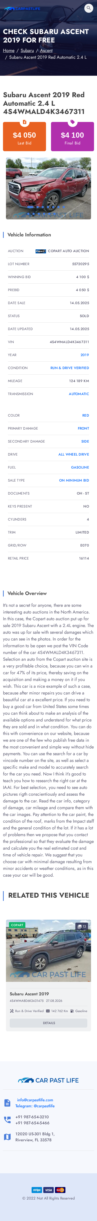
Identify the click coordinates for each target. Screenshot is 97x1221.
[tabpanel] (48, 188)
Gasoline (80, 467)
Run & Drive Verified (69, 367)
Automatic (79, 393)
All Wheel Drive (73, 454)
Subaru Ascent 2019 (29, 994)
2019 (85, 354)
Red (85, 415)
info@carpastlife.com (35, 1100)
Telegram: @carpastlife (35, 1106)
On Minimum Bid (74, 480)
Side (85, 441)
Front (83, 428)
